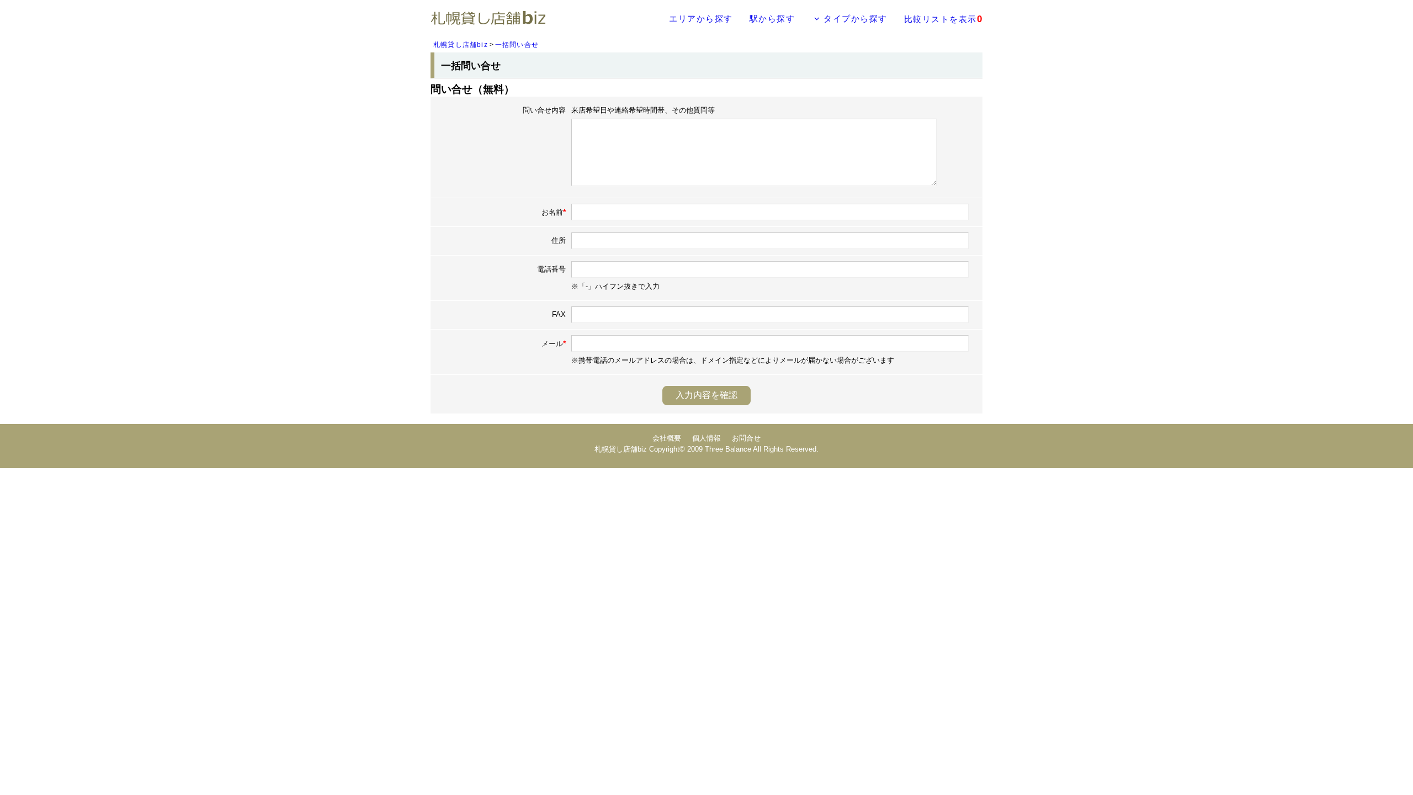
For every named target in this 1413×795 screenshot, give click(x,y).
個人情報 (706, 438)
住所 (558, 240)
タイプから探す (854, 18)
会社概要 (666, 438)
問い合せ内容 (544, 110)
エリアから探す (701, 18)
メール (553, 343)
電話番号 (551, 269)
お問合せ (746, 438)
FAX (559, 314)
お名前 (553, 212)
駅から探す (772, 18)
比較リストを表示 (943, 19)
